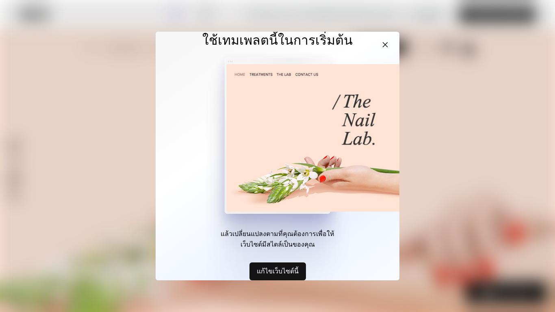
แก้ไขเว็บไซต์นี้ (278, 271)
